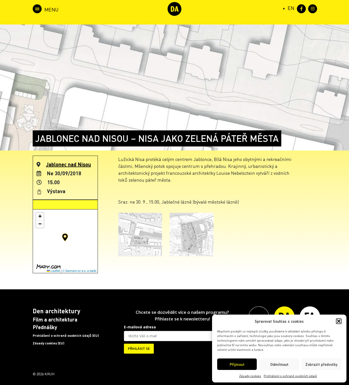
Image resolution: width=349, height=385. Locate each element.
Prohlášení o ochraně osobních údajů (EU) (66, 335)
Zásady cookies (250, 376)
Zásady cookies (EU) (48, 343)
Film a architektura (55, 319)
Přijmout (237, 364)
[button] (338, 321)
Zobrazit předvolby (321, 364)
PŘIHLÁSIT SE (139, 348)
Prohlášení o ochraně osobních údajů (290, 376)
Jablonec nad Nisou (68, 164)
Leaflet (55, 270)
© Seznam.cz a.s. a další (79, 270)
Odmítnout (279, 364)
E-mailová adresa (140, 327)
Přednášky (45, 327)
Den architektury (56, 311)
